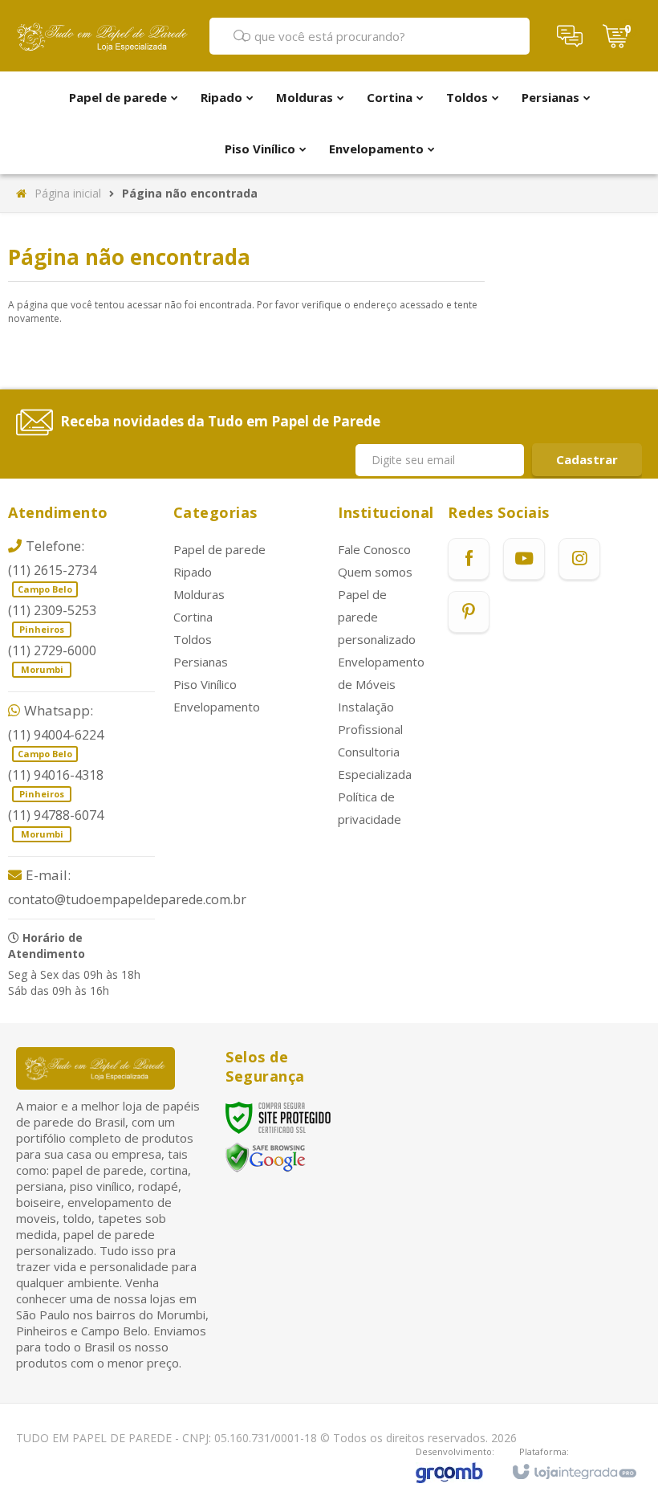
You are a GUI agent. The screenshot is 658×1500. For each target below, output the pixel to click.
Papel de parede (219, 549)
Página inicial (68, 193)
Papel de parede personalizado (377, 616)
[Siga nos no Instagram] (579, 559)
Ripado (192, 572)
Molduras (199, 594)
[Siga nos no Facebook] (468, 559)
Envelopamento (216, 707)
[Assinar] (587, 459)
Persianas (200, 662)
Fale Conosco (374, 549)
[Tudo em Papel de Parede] (102, 36)
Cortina (193, 617)
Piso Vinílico (205, 684)
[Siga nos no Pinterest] (468, 612)
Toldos (192, 639)
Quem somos (375, 572)
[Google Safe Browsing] (265, 1157)
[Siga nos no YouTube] (524, 559)
